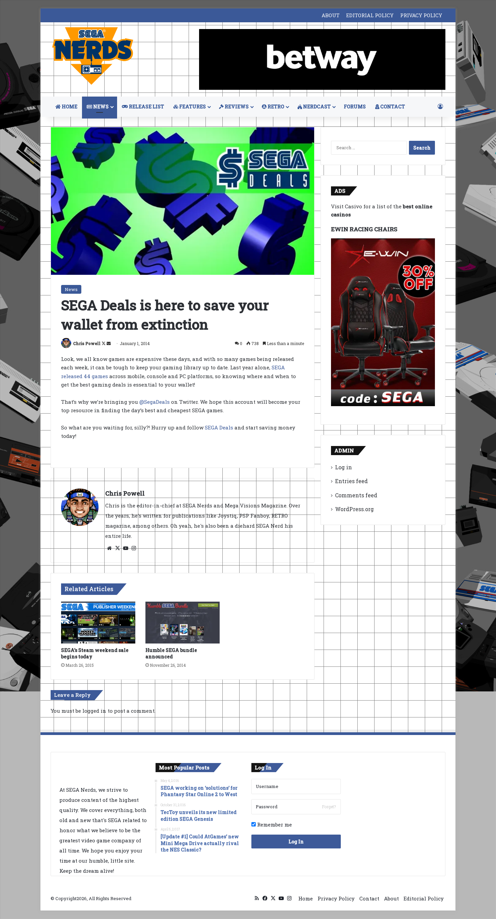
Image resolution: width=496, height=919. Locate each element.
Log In (296, 841)
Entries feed (351, 480)
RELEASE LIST (146, 106)
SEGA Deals (219, 427)
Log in (343, 467)
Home (305, 898)
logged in (94, 710)
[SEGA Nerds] (93, 56)
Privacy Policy (336, 898)
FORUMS (355, 106)
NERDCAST (316, 106)
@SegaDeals (154, 401)
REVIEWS (236, 106)
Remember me (274, 824)
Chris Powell (87, 343)
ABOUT (330, 15)
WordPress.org (354, 509)
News (71, 289)
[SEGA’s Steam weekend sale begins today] (98, 623)
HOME (69, 106)
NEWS (100, 106)
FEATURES (192, 106)
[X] (117, 548)
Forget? (329, 806)
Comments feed (356, 495)
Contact (369, 898)
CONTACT (392, 106)
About (391, 898)
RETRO (275, 106)
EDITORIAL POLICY (369, 15)
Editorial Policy (424, 898)
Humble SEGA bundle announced (171, 653)
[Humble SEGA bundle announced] (182, 623)
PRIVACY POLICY (421, 15)
